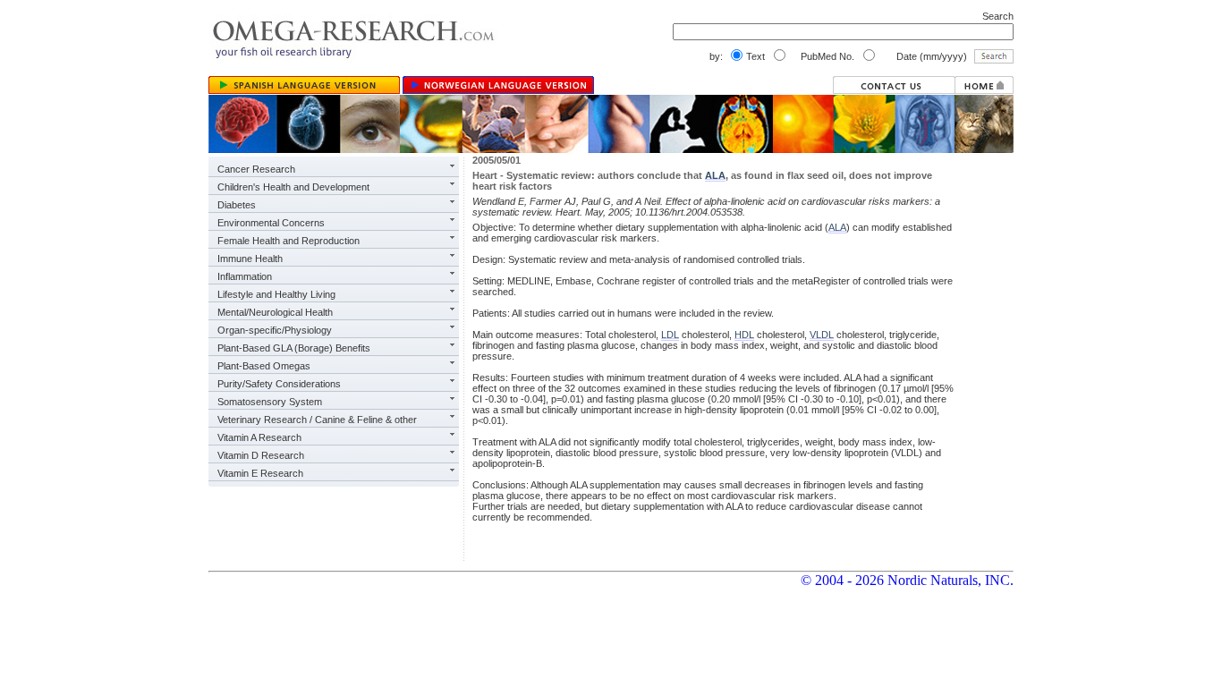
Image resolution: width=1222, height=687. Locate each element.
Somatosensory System (269, 401)
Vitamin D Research (260, 455)
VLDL (822, 334)
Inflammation (244, 276)
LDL (670, 334)
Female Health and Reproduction (288, 240)
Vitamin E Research (260, 473)
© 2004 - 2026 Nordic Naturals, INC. (907, 580)
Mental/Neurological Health (275, 312)
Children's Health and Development (293, 187)
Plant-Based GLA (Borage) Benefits (293, 348)
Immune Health (250, 258)
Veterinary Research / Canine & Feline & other (317, 419)
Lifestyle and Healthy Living (276, 294)
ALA (715, 175)
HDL (744, 334)
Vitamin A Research (259, 437)
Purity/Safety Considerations (279, 383)
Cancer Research (256, 169)
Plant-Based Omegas (263, 365)
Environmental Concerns (271, 222)
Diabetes (236, 204)
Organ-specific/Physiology (274, 330)
